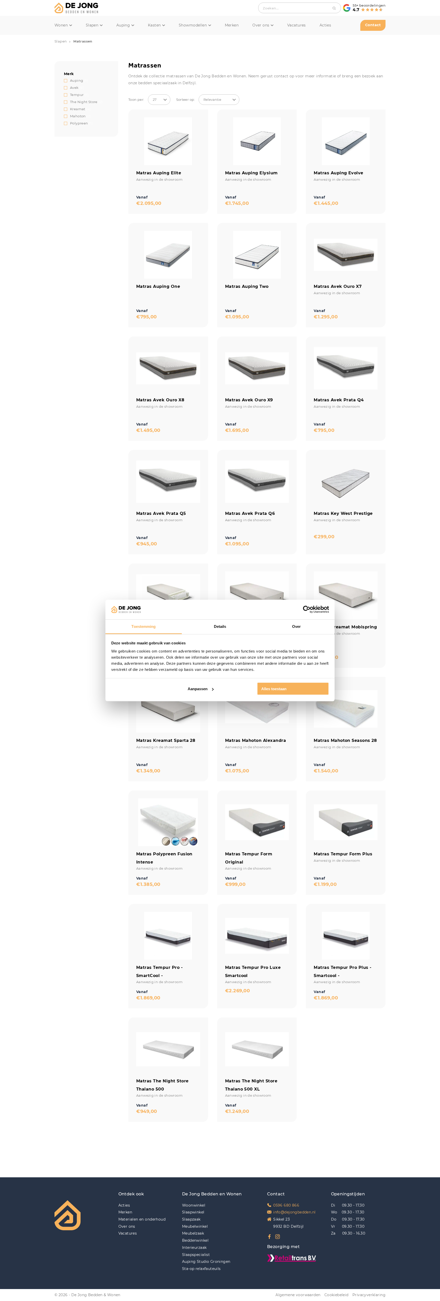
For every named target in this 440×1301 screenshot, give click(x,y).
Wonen (61, 25)
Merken (232, 25)
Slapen (92, 25)
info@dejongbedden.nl (294, 1212)
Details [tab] (220, 626)
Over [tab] (296, 626)
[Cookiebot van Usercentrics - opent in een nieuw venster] (306, 609)
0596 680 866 (286, 1205)
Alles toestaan (273, 689)
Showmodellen (193, 25)
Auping (123, 25)
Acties (325, 25)
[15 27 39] (159, 99)
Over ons (260, 25)
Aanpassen (198, 689)
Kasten (154, 25)
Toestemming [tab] (143, 626)
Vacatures (296, 25)
